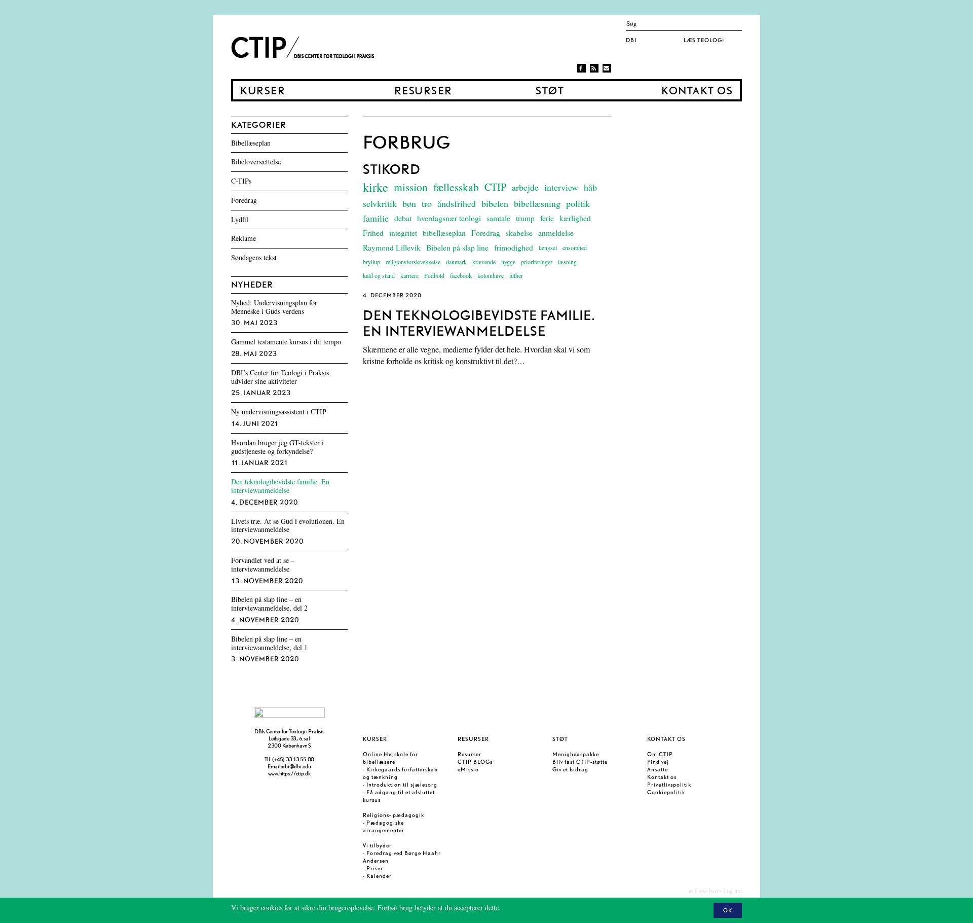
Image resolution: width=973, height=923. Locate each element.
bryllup (371, 262)
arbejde (525, 187)
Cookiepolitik (666, 792)
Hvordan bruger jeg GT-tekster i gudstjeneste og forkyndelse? (277, 447)
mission (411, 187)
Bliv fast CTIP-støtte (580, 761)
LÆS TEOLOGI (704, 40)
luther (516, 275)
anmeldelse (556, 233)
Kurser (262, 91)
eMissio (468, 769)
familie (376, 218)
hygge (508, 262)
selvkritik (380, 203)
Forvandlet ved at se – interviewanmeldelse (262, 565)
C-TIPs (241, 181)
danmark (456, 262)
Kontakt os (697, 91)
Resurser (423, 91)
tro (427, 203)
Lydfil (239, 220)
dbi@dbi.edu (296, 766)
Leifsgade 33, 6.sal (289, 738)
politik (578, 203)
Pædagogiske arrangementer (383, 826)
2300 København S (289, 745)
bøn (409, 203)
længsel (548, 247)
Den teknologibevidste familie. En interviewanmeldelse (280, 486)
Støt (549, 91)
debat (402, 218)
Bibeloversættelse (256, 162)
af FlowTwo (703, 891)
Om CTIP (660, 754)
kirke (375, 187)
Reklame (243, 238)
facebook (461, 275)
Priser (374, 868)
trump (525, 218)
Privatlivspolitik (669, 784)
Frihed (373, 233)
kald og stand (379, 275)
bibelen (494, 203)
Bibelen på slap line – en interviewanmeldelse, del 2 (269, 604)
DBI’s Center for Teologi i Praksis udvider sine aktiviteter (280, 377)
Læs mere (517, 907)
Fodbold (434, 275)
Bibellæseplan (251, 143)
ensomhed (575, 247)
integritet (403, 233)
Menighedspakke (575, 754)
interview (561, 187)
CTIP (495, 187)
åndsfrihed (456, 203)
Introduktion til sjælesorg (401, 784)
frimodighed (513, 247)
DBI (631, 40)
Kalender (379, 875)
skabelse (519, 233)
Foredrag (485, 233)
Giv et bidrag (570, 769)
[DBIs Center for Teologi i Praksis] (305, 47)
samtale (498, 218)
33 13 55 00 (300, 759)
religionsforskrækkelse (413, 262)
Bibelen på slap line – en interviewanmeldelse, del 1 (269, 643)
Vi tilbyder (377, 845)
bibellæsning (537, 203)
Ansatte (657, 769)
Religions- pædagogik (393, 815)
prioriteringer (536, 262)
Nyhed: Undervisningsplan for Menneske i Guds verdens (274, 307)
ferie (547, 218)
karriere (409, 275)
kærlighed (575, 218)
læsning (567, 262)
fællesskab (456, 187)
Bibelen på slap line (457, 247)
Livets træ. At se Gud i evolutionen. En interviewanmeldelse (288, 526)
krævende (484, 262)
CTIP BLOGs (475, 761)
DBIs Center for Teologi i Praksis (289, 731)
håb (590, 187)
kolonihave (490, 275)
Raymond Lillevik (392, 247)
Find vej (658, 761)
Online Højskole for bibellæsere (390, 758)
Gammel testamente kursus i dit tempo (286, 342)
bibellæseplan (444, 233)
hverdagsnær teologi (449, 218)
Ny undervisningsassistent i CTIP (278, 412)
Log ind (732, 891)
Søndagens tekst (254, 258)
